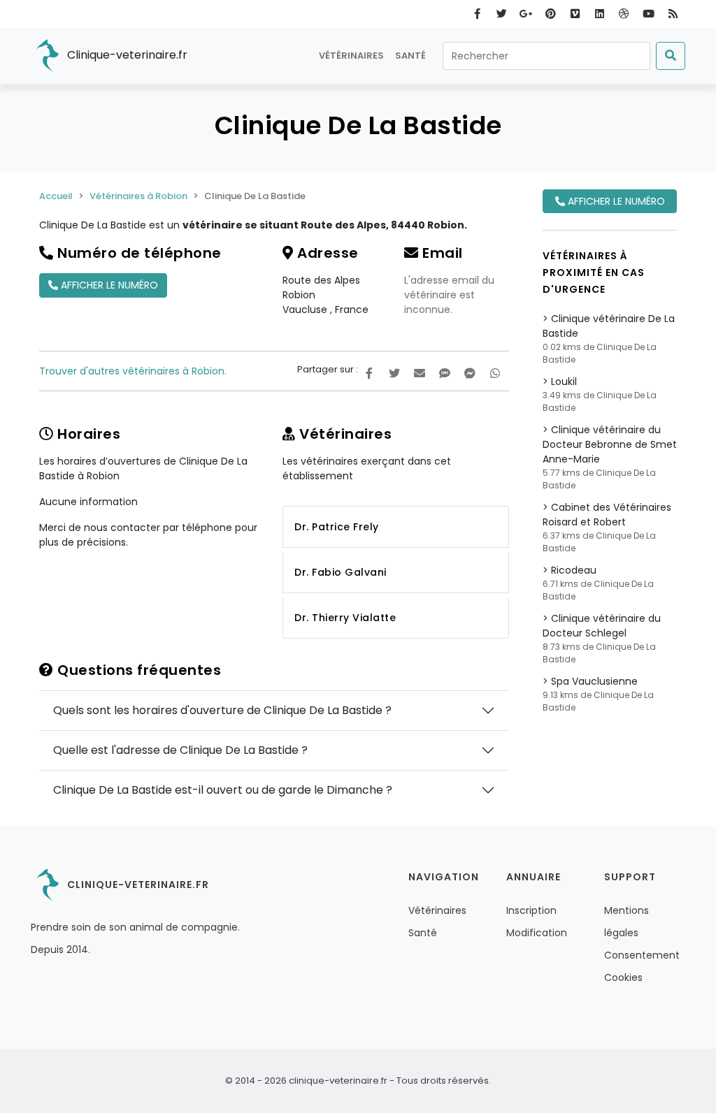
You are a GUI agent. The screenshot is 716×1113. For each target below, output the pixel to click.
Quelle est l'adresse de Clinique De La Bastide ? (180, 750)
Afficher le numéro (108, 285)
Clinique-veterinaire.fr (125, 55)
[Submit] (670, 56)
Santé (410, 55)
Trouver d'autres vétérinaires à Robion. (133, 371)
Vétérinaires (351, 55)
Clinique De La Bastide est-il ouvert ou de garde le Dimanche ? (222, 790)
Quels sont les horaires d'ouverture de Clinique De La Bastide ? (222, 710)
